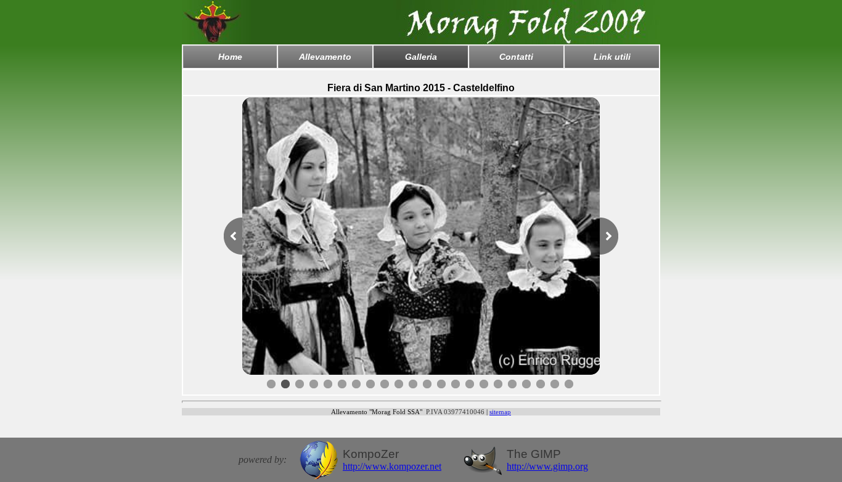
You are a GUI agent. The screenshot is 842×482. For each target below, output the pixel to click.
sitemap (500, 411)
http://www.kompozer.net (392, 466)
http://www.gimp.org (547, 466)
